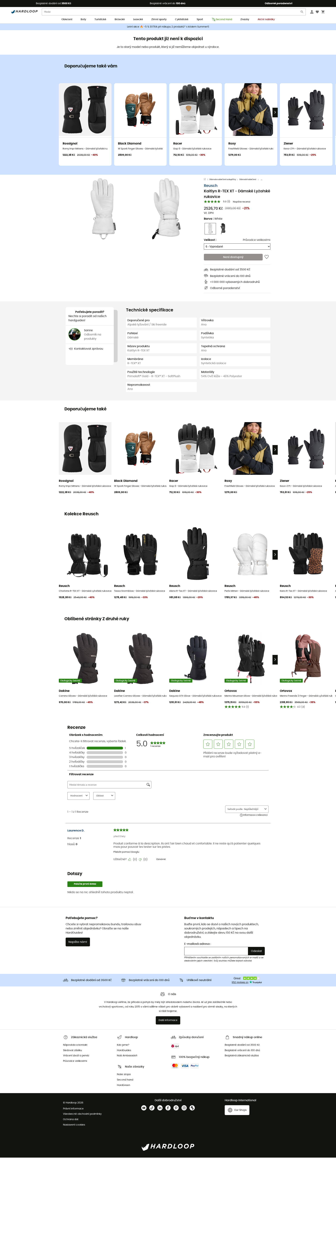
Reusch (211, 186)
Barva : (213, 218)
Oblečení (66, 19)
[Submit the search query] (302, 12)
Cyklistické (181, 19)
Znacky (244, 19)
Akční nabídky (266, 19)
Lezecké (138, 19)
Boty (83, 19)
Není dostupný (233, 257)
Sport (200, 19)
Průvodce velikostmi (256, 240)
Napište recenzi (241, 202)
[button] (103, 208)
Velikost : (210, 240)
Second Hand (224, 19)
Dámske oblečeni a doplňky (222, 179)
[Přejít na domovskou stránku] (206, 179)
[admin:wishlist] (266, 257)
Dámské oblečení (247, 179)
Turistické (100, 19)
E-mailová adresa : (197, 944)
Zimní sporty (159, 19)
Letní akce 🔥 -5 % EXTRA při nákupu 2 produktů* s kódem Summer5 (168, 27)
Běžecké (120, 19)
